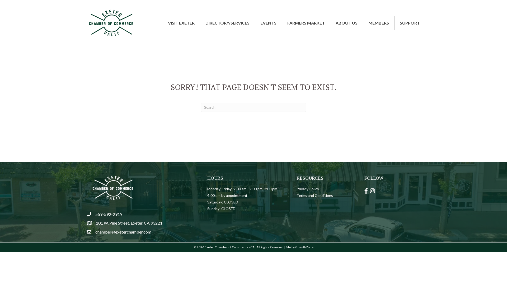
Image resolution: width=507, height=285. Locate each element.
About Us (347, 22)
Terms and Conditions (315, 195)
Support (410, 22)
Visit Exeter (181, 22)
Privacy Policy (308, 189)
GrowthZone (304, 247)
